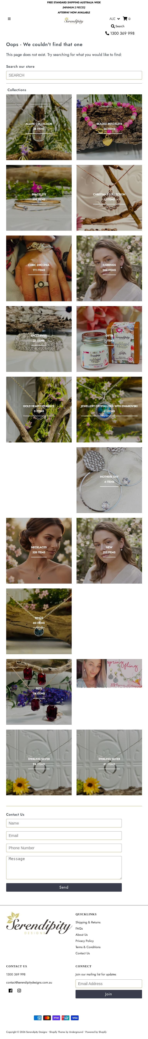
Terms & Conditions (88, 947)
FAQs (79, 928)
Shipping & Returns (88, 922)
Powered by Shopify (96, 1032)
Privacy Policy (85, 941)
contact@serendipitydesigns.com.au (29, 982)
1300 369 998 (122, 33)
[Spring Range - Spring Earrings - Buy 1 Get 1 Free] (109, 673)
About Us (81, 934)
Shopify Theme (57, 1032)
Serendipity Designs (36, 1032)
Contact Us (83, 953)
